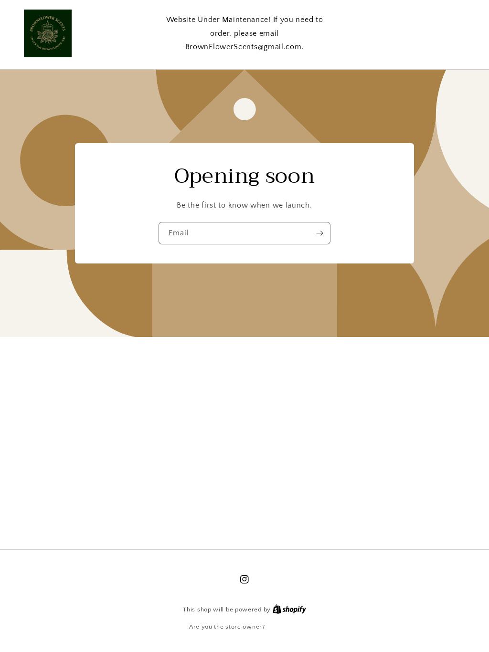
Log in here (283, 626)
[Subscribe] (319, 233)
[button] (424, 33)
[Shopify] (289, 609)
